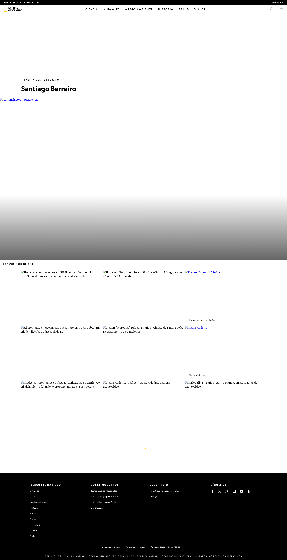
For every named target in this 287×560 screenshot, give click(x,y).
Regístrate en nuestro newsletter (165, 491)
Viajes (33, 519)
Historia (34, 508)
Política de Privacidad (135, 547)
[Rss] (249, 492)
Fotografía (35, 525)
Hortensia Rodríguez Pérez (18, 263)
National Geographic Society (104, 502)
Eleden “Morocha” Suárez (202, 320)
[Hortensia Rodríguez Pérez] (143, 179)
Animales (34, 491)
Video (33, 536)
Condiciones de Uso (111, 547)
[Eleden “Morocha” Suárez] (225, 293)
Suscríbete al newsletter (22, 2)
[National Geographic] (5, 9)
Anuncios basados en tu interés (165, 547)
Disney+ (277, 2)
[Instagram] (226, 492)
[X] (219, 492)
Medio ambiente (38, 502)
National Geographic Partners (105, 496)
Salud (33, 496)
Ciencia (33, 513)
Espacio (34, 530)
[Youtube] (241, 492)
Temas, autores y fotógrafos (104, 491)
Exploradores (97, 508)
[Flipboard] (234, 492)
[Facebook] (212, 492)
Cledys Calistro (197, 375)
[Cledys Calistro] (225, 348)
